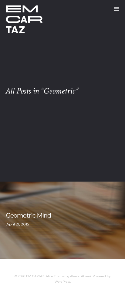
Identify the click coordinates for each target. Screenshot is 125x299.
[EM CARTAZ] (24, 19)
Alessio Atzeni (80, 276)
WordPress (62, 282)
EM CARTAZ (35, 276)
